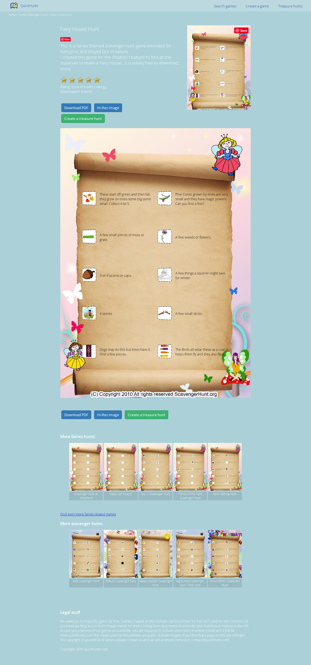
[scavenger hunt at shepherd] (86, 467)
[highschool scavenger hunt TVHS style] (190, 554)
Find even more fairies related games (88, 514)
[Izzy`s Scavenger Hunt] (155, 467)
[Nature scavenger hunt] (121, 554)
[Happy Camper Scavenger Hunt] (155, 554)
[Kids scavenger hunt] (86, 554)
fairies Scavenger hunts (33, 14)
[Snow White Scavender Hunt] (225, 554)
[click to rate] (64, 80)
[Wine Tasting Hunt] (225, 467)
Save (243, 30)
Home (12, 14)
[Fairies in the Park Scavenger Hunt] (190, 467)
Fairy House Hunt (61, 14)
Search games (225, 6)
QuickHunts (29, 5)
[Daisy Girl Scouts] (121, 467)
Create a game (257, 6)
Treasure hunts (290, 6)
